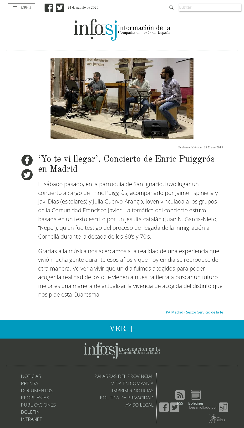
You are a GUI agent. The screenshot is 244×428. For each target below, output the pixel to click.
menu (21, 8)
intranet (31, 419)
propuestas (35, 398)
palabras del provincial (123, 376)
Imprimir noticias (132, 391)
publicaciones (38, 405)
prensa (29, 383)
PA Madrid (174, 312)
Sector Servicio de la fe (204, 312)
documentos (37, 391)
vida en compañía (132, 383)
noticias (31, 376)
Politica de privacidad (126, 398)
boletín (30, 412)
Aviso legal (139, 405)
